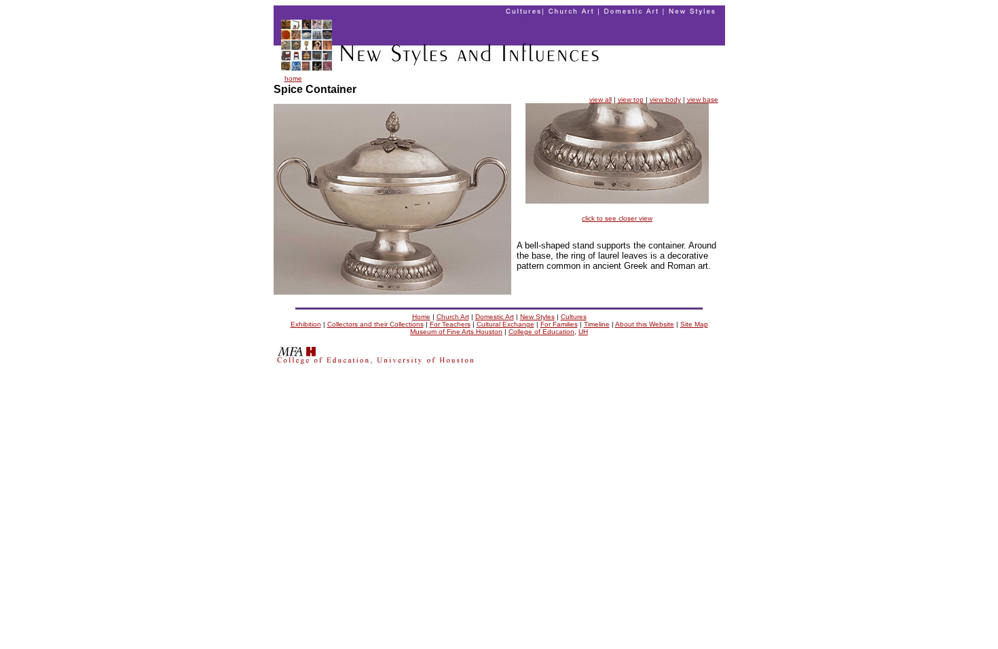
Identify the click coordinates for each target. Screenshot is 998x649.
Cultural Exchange (505, 324)
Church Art (453, 316)
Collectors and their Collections (375, 324)
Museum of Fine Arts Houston (456, 331)
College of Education (541, 331)
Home (421, 316)
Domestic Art (494, 316)
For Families (559, 324)
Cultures (574, 316)
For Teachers (450, 324)
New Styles (537, 316)
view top (631, 99)
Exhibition (306, 324)
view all (600, 99)
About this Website (644, 324)
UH (583, 331)
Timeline (597, 324)
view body (665, 99)
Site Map (694, 324)
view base (702, 99)
